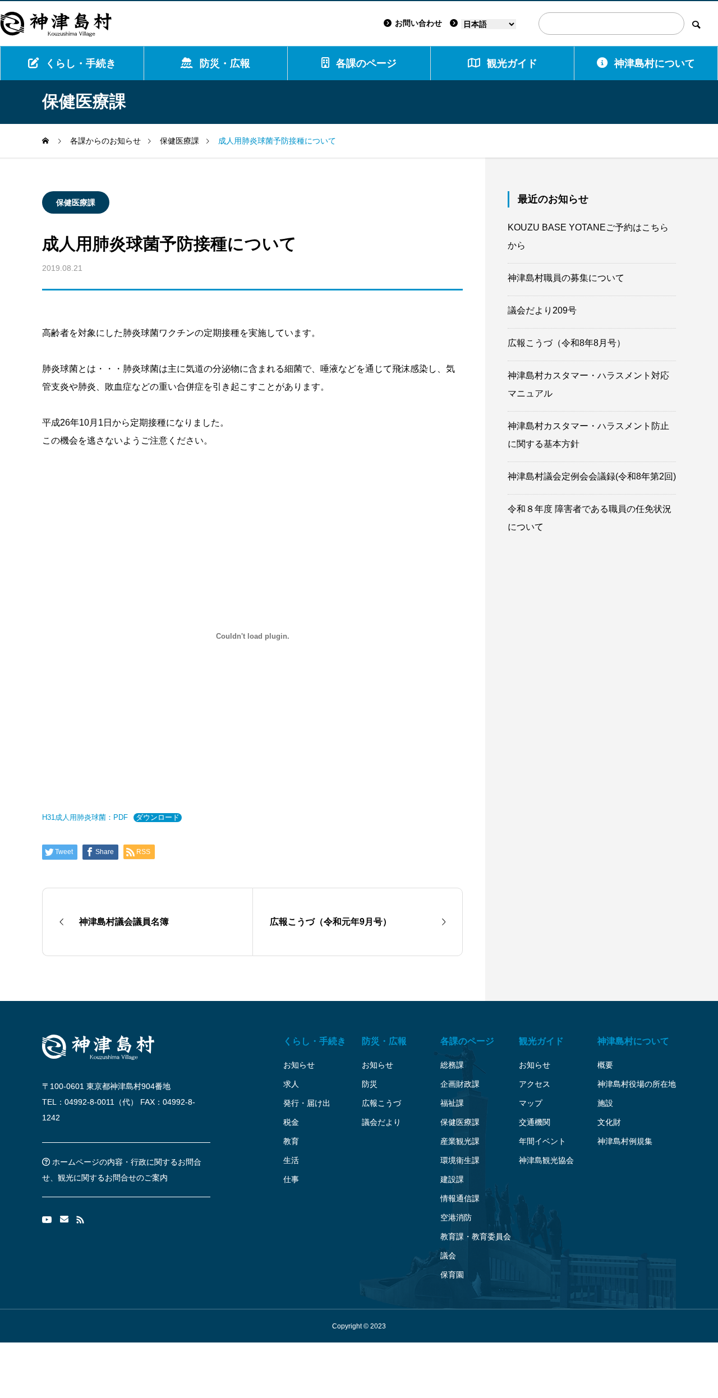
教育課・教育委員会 (475, 1236)
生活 (291, 1160)
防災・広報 (225, 63)
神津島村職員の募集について (566, 278)
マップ (530, 1103)
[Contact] (64, 1219)
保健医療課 (75, 202)
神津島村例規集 (624, 1141)
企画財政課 (460, 1083)
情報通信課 (460, 1198)
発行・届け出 (306, 1103)
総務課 (452, 1064)
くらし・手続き (80, 63)
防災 (370, 1083)
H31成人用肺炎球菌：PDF (85, 817)
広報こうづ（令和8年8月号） (566, 343)
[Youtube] (47, 1219)
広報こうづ (381, 1103)
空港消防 (456, 1217)
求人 (291, 1083)
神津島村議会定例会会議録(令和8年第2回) (592, 476)
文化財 (609, 1122)
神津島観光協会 (546, 1160)
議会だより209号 (542, 310)
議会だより (381, 1122)
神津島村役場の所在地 (636, 1083)
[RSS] (80, 1219)
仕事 (291, 1179)
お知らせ (299, 1064)
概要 (605, 1064)
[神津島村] (56, 23)
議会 (448, 1255)
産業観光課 (460, 1141)
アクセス (534, 1083)
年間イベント (542, 1141)
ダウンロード (158, 817)
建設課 (452, 1179)
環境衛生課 (460, 1160)
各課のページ (366, 63)
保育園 (452, 1274)
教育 (291, 1141)
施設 (605, 1103)
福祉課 (452, 1103)
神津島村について (654, 63)
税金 (291, 1122)
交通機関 (534, 1122)
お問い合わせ (418, 23)
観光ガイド (541, 1041)
